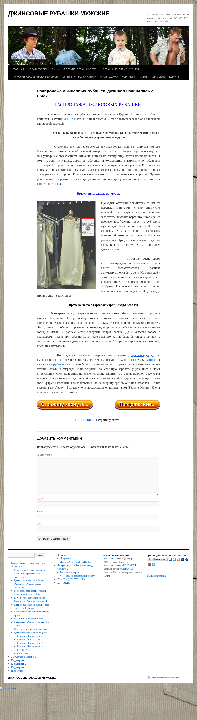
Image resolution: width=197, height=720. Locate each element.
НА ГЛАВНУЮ (86, 420)
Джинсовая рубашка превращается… (32, 632)
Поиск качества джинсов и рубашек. (31, 628)
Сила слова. (22, 653)
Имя (40, 499)
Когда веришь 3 (18, 667)
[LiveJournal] (186, 559)
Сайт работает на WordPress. (165, 677)
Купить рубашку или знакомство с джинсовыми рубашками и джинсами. (30, 573)
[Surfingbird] (153, 564)
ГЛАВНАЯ (18, 69)
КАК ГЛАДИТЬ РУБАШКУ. (71, 579)
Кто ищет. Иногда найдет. (29, 635)
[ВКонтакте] (170, 559)
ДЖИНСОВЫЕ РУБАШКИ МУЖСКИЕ (58, 13)
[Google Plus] (149, 564)
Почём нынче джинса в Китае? (28, 618)
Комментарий (45, 454)
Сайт (40, 523)
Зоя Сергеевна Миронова (23, 656)
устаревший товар (50, 179)
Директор (62, 554)
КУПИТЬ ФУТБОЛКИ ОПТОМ (79, 76)
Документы (65, 558)
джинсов (151, 359)
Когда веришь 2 (18, 663)
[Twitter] (174, 559)
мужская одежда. (142, 355)
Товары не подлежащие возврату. (79, 575)
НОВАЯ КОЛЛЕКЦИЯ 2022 (43, 69)
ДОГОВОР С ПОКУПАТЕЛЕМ (76, 561)
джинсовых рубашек (50, 364)
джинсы (69, 119)
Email (40, 511)
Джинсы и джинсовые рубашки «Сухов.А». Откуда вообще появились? (29, 584)
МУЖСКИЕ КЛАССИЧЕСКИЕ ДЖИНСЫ (35, 76)
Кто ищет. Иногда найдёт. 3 (30, 642)
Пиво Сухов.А (18, 670)
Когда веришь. (18, 660)
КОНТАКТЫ (129, 76)
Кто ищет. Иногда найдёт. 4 (30, 646)
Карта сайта (158, 76)
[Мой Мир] (182, 559)
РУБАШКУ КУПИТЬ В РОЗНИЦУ (121, 69)
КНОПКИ (22, 649)
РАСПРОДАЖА (109, 76)
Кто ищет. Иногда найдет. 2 (30, 639)
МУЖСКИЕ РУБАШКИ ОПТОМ (80, 69)
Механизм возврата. (70, 572)
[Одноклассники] (178, 559)
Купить (143, 76)
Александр (109, 558)
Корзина (174, 76)
